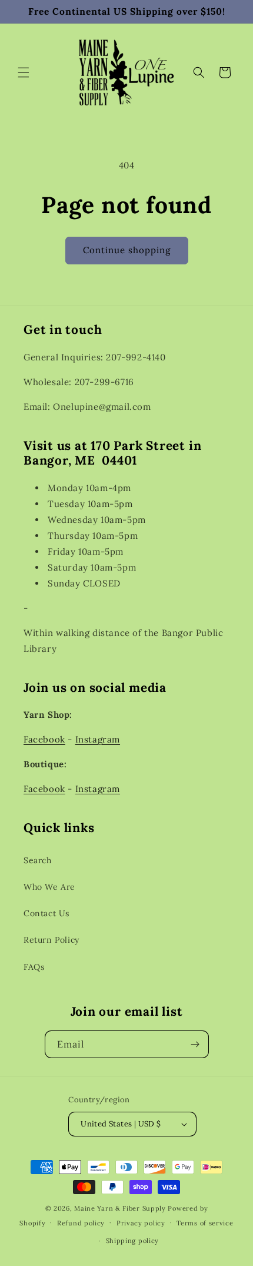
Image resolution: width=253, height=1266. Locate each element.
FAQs (34, 967)
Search (38, 860)
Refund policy (81, 1223)
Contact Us (46, 913)
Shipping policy (132, 1241)
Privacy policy (140, 1223)
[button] (23, 72)
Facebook (44, 739)
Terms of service (205, 1223)
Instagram (97, 739)
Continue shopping (127, 250)
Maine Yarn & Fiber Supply (120, 1208)
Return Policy (51, 939)
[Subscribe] (195, 1044)
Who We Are (49, 886)
